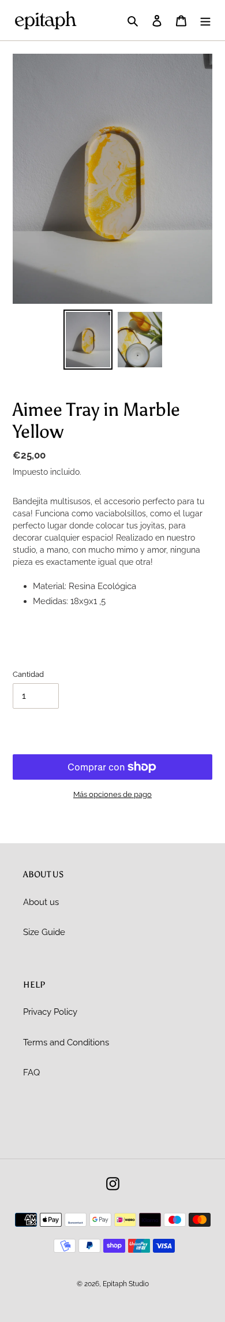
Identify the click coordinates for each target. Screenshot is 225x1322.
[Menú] (205, 20)
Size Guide (44, 932)
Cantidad (28, 674)
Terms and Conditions (66, 1042)
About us (41, 902)
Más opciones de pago (112, 794)
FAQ (31, 1072)
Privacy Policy (50, 1012)
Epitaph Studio (126, 1284)
